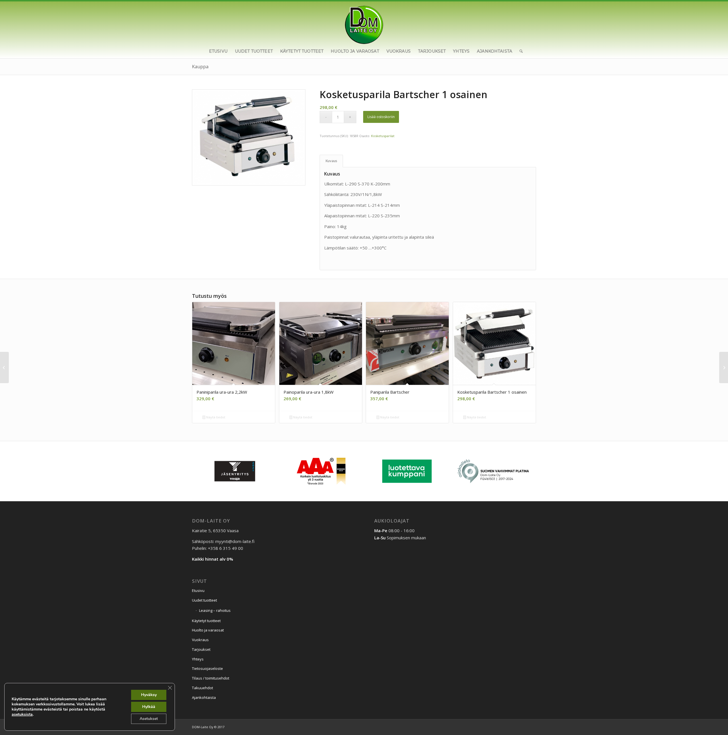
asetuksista (22, 714)
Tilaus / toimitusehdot (210, 678)
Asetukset (149, 718)
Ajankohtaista (204, 697)
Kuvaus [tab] (331, 160)
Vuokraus (200, 639)
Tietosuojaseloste (207, 668)
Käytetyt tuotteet (206, 620)
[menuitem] (218, 51)
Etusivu (198, 590)
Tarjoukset (201, 649)
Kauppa (200, 66)
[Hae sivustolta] (519, 51)
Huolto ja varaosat (208, 630)
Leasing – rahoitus (215, 610)
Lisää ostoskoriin (381, 116)
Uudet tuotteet (204, 600)
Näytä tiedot (215, 417)
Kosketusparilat (382, 136)
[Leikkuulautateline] (4, 367)
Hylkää (148, 706)
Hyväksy (149, 694)
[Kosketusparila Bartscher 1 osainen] (723, 367)
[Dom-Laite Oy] (364, 22)
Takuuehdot (202, 687)
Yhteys (198, 659)
